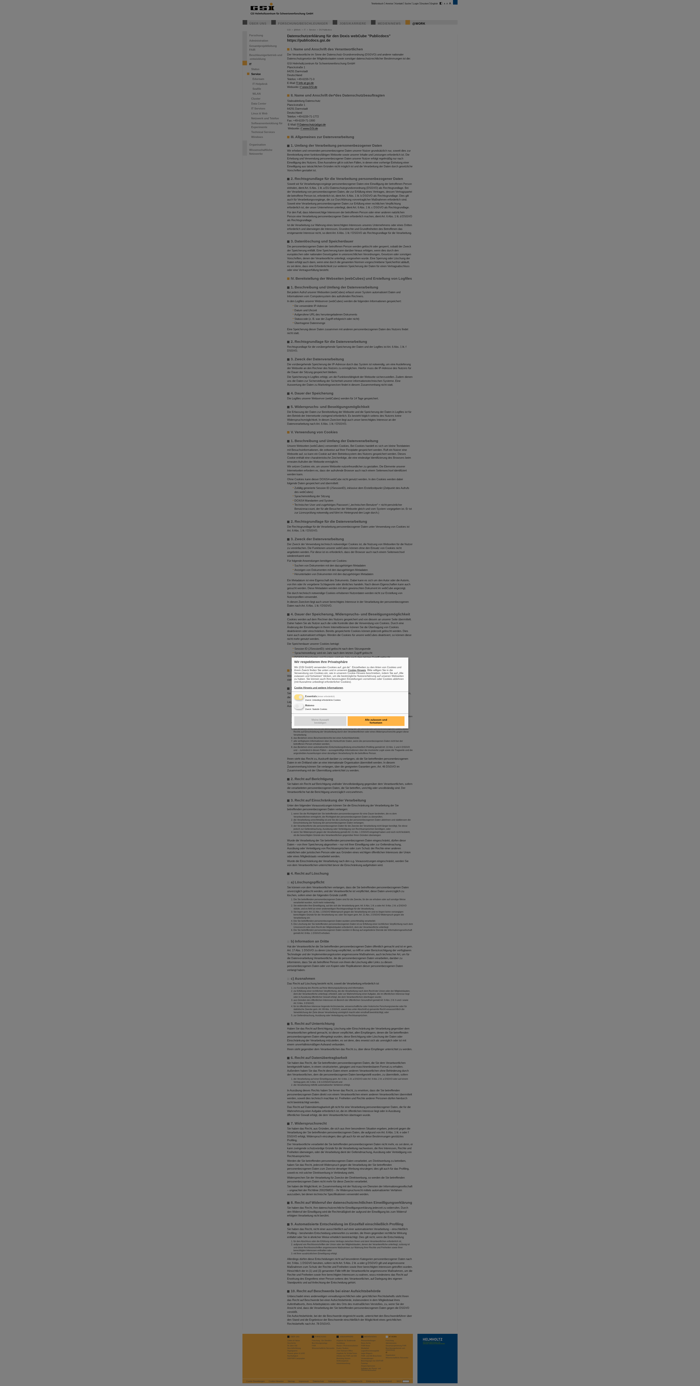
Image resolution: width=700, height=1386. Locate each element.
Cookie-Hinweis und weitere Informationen (318, 687)
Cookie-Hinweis (357, 670)
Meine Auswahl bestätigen (320, 721)
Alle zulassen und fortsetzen (376, 721)
